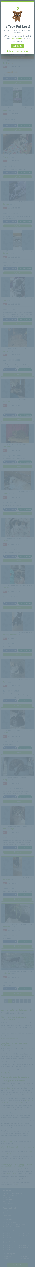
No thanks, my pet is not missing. (17, 51)
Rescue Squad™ (18, 38)
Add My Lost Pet (17, 46)
